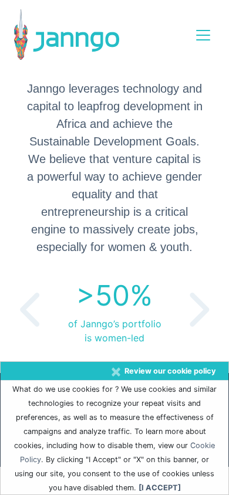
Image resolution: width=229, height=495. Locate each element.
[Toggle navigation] (203, 35)
